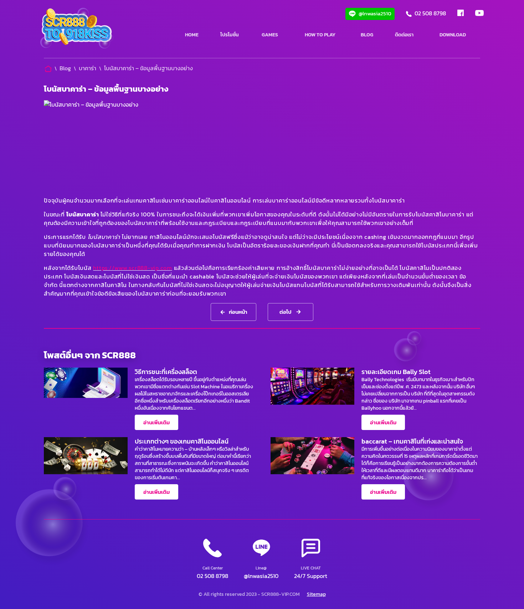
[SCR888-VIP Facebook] (460, 14)
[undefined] (76, 29)
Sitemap (316, 594)
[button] (310, 559)
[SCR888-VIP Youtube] (479, 14)
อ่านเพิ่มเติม (156, 422)
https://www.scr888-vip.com (132, 267)
